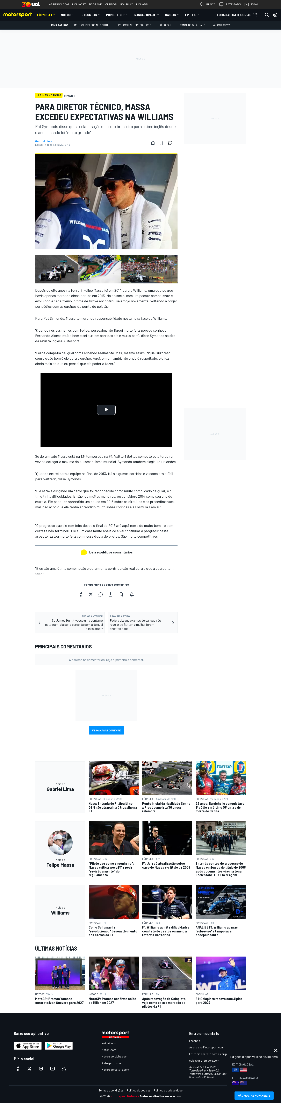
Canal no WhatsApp (192, 25)
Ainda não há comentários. (106, 660)
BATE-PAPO (233, 4)
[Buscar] (267, 15)
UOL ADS (142, 4)
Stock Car (89, 15)
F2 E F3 (190, 15)
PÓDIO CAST (166, 25)
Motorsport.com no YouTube (92, 25)
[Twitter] (91, 594)
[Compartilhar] (153, 143)
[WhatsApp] (100, 594)
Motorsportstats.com (115, 1069)
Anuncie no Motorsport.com (206, 1047)
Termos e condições (111, 1090)
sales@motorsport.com (204, 1060)
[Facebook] (81, 594)
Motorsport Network (124, 1096)
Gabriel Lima (43, 141)
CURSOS (111, 4)
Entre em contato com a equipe (208, 1054)
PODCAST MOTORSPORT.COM (134, 25)
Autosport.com (111, 1063)
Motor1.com (109, 1050)
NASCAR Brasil (145, 15)
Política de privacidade (168, 1090)
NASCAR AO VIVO (221, 25)
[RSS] (64, 1068)
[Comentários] (171, 143)
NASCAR (170, 15)
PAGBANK (95, 4)
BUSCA (211, 4)
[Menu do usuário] (275, 15)
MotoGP (66, 15)
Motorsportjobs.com (114, 1056)
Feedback (195, 1040)
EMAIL (255, 4)
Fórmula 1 (44, 15)
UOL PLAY (126, 4)
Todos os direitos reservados (160, 1096)
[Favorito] (161, 143)
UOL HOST (79, 4)
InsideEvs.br (109, 1043)
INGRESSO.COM (58, 4)
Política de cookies (138, 1090)
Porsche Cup (115, 15)
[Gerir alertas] (132, 594)
